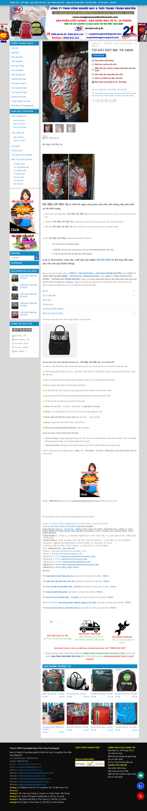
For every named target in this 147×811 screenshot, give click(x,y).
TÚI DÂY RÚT (122, 90)
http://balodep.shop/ (67, 567)
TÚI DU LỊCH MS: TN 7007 (76, 694)
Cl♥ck (105, 576)
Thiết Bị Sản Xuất (18, 79)
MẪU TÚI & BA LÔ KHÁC (123, 43)
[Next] (84, 82)
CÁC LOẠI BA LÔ (18, 116)
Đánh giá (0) (54, 138)
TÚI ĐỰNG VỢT (19, 174)
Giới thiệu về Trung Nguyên (22, 106)
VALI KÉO (46, 300)
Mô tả (44, 138)
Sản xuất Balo (17, 61)
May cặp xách (17, 57)
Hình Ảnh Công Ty (19, 83)
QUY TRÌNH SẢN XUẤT (56, 2)
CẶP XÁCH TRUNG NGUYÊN (108, 273)
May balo (15, 53)
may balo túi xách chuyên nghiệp (103, 95)
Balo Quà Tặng (17, 66)
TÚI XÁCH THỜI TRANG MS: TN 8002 (53, 728)
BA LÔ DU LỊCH (19, 124)
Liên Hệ (113, 2)
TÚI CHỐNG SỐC (20, 171)
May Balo (57, 529)
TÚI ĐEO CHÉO (19, 164)
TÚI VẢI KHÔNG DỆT (21, 167)
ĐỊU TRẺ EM (18, 184)
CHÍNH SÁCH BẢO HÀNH (75, 2)
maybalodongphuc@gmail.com (69, 551)
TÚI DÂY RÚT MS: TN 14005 (125, 727)
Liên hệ (61, 697)
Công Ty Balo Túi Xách (20, 101)
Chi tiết (45, 697)
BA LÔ (45, 291)
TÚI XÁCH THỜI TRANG (52, 309)
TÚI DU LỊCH (47, 305)
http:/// (75, 557)
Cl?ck (112, 587)
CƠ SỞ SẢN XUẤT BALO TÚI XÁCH (59, 526)
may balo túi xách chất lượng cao (125, 93)
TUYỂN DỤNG (103, 2)
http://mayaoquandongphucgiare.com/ (77, 565)
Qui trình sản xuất (18, 97)
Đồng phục (82, 529)
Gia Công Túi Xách (19, 92)
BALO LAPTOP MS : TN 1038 (126, 694)
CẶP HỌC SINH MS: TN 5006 (77, 727)
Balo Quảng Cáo (18, 75)
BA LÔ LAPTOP (19, 120)
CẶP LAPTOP (19, 137)
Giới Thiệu (24, 2)
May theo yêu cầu (38, 2)
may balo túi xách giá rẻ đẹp (123, 95)
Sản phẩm (107, 43)
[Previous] (46, 82)
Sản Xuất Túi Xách (19, 88)
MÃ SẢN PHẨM (90, 2)
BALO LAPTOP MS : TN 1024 (53, 694)
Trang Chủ (14, 2)
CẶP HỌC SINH (19, 140)
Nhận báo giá (98, 55)
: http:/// (72, 562)
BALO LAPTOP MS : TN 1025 (102, 727)
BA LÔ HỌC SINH (20, 127)
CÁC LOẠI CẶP (48, 296)
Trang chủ (96, 43)
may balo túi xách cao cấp (104, 93)
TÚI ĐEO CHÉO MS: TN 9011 (102, 694)
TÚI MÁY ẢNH (19, 177)
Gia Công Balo (17, 70)
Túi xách (69, 529)
